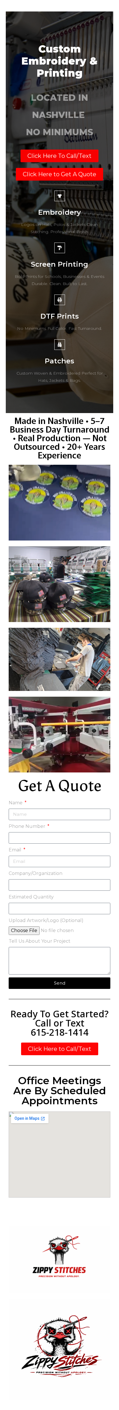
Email (16, 850)
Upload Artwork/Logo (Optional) (46, 920)
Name (16, 802)
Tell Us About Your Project (39, 941)
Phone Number (28, 826)
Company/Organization (35, 873)
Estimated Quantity (31, 897)
